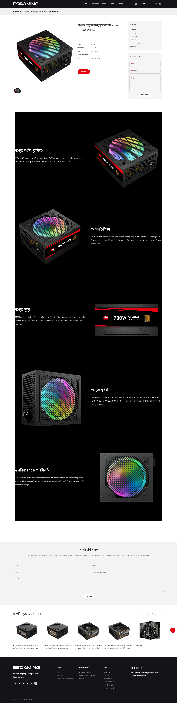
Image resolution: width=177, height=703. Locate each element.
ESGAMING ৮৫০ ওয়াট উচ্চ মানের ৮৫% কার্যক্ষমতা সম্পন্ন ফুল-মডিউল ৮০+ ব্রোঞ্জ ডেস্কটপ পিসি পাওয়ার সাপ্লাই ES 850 (26, 647)
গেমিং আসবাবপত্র (143, 614)
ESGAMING (18, 11)
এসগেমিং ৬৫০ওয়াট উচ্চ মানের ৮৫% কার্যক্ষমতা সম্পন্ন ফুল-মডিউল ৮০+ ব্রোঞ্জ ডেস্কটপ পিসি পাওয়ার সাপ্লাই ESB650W (88, 647)
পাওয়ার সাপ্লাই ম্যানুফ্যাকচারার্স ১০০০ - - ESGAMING (42, 11)
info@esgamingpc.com (28, 674)
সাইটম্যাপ (31, 699)
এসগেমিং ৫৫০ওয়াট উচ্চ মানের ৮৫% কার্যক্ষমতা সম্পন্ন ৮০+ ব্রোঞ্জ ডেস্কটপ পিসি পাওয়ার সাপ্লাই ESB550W (119, 647)
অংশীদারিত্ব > (137, 667)
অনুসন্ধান (83, 72)
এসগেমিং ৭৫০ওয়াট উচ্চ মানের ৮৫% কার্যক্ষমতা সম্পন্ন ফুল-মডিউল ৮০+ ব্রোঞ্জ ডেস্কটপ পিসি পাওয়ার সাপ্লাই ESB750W (57, 647)
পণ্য (162, 614)
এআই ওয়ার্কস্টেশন (154, 614)
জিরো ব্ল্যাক (139, 645)
